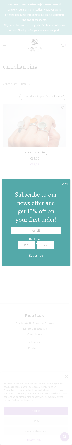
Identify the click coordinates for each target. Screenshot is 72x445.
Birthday (36, 239)
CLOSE (65, 184)
